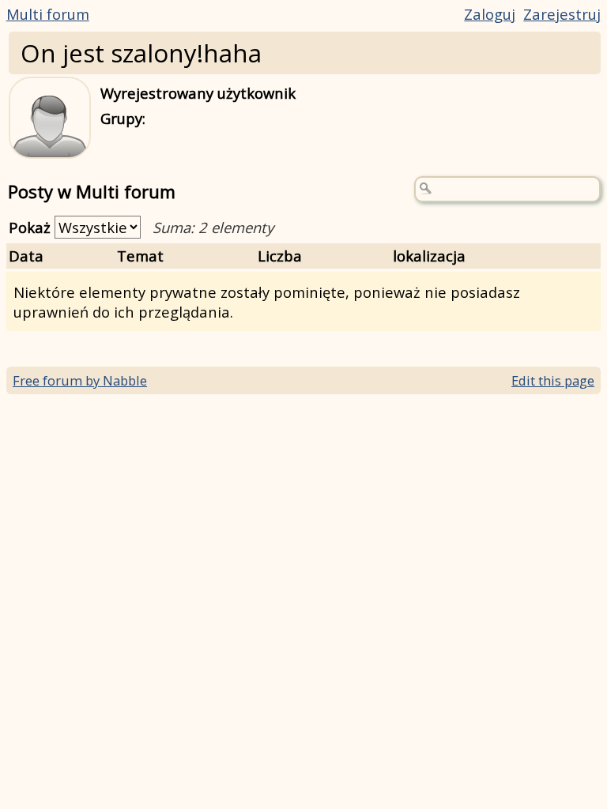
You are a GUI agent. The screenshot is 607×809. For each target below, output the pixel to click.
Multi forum (47, 14)
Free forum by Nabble (80, 380)
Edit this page (552, 380)
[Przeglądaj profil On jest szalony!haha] (50, 146)
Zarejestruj (562, 14)
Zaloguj (489, 14)
